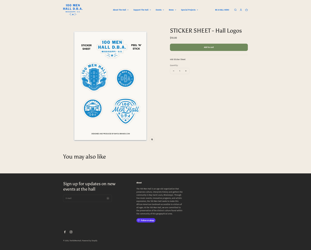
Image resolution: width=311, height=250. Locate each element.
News (171, 10)
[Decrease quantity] (173, 71)
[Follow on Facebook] (64, 232)
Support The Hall (140, 10)
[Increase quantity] (185, 71)
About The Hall (119, 10)
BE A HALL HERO (222, 10)
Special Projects (188, 10)
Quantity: (174, 65)
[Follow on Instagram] (71, 232)
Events (159, 10)
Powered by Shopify (89, 241)
